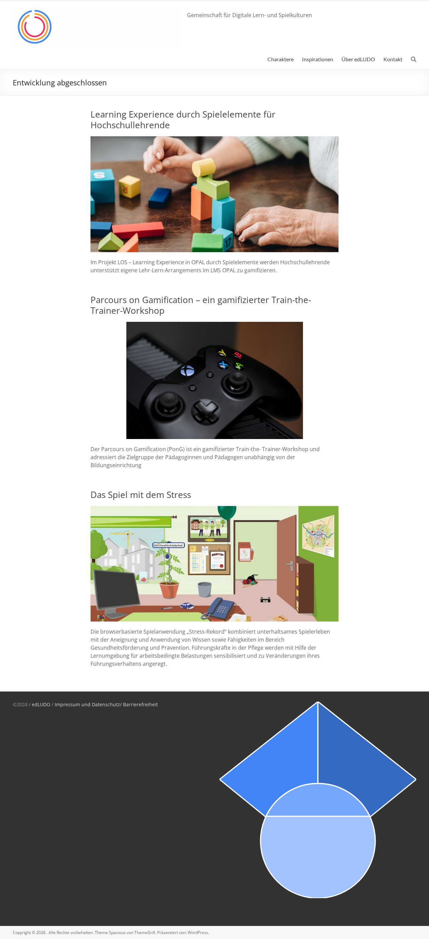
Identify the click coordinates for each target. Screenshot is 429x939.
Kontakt (393, 59)
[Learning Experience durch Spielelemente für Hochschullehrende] (214, 139)
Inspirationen (317, 59)
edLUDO (41, 704)
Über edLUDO (358, 59)
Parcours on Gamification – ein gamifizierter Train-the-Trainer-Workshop (200, 305)
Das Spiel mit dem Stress (140, 495)
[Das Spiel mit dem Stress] (214, 509)
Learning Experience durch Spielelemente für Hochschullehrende (182, 119)
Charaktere (280, 59)
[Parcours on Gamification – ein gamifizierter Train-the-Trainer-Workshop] (214, 325)
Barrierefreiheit (140, 704)
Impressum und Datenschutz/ (89, 704)
